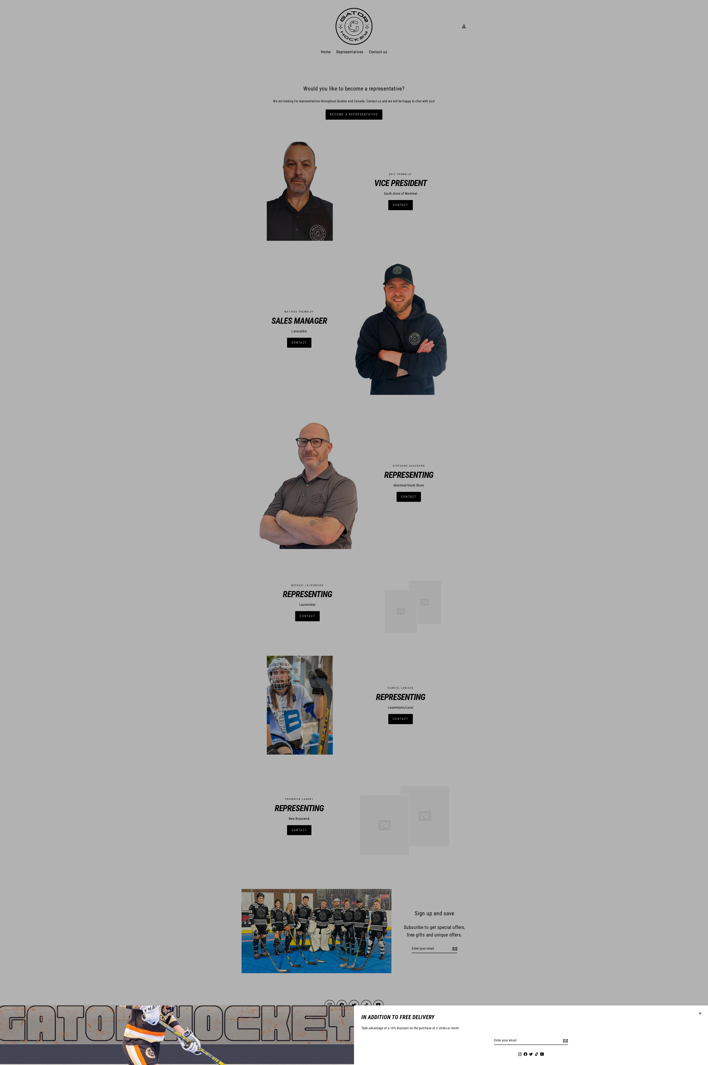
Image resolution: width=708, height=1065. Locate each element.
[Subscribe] (565, 1040)
